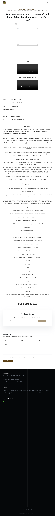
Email (22, 340)
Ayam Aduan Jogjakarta (34, 23)
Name (5, 340)
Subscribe (41, 320)
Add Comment (7, 344)
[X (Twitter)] (26, 509)
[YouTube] (31, 509)
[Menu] (51, 2)
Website (39, 340)
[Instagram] (28, 509)
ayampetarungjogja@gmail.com (18, 381)
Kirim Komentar (8, 360)
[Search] (47, 2)
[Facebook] (23, 509)
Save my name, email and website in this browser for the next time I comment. (20, 357)
